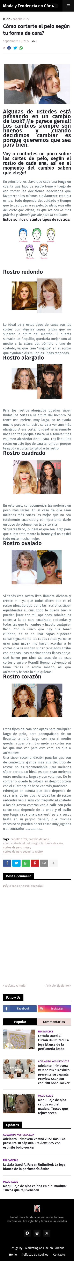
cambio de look (39, 839)
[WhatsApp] (21, 48)
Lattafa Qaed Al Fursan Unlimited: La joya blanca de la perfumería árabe (53, 1042)
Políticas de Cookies (35, 1254)
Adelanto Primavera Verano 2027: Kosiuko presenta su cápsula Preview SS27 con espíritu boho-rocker (53, 1074)
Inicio (6, 19)
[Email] (44, 863)
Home (13, 1254)
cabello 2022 (21, 19)
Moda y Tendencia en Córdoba (31, 5)
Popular (20, 1022)
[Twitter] (15, 48)
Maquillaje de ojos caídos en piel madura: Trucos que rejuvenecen (53, 1106)
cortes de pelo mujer (16, 847)
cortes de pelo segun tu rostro (23, 851)
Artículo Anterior (16, 985)
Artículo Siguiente (57, 985)
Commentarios (54, 1022)
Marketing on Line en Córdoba (45, 1248)
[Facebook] (9, 48)
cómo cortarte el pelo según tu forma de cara (33, 843)
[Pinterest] (35, 863)
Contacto (59, 1254)
